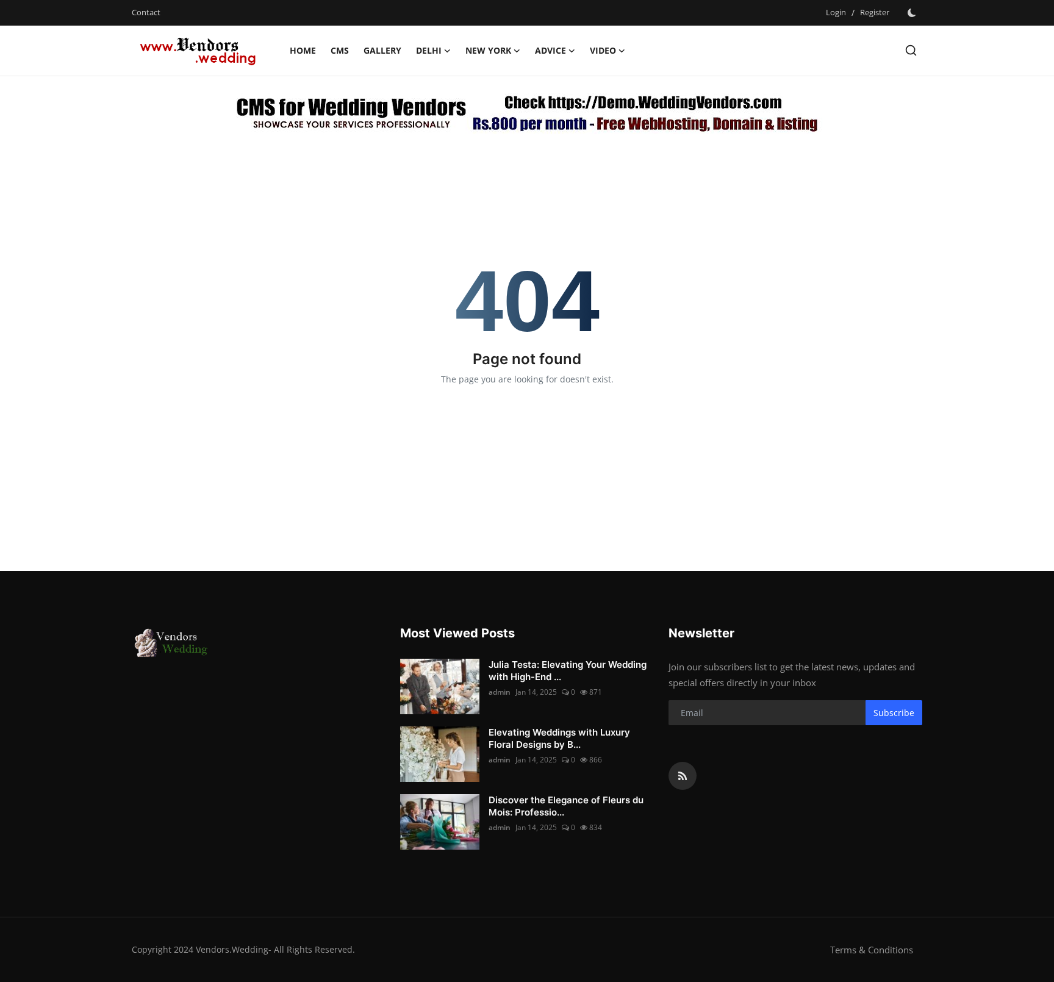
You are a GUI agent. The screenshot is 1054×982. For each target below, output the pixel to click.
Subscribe (893, 713)
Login (836, 12)
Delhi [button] (429, 50)
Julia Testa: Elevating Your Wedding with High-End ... (568, 671)
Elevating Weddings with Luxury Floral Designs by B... (559, 738)
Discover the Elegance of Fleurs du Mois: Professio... (566, 806)
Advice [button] (550, 50)
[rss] (683, 776)
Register (874, 12)
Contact (146, 12)
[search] (911, 50)
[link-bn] (527, 111)
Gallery (382, 50)
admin (500, 692)
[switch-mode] (912, 13)
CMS (340, 50)
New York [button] (488, 50)
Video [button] (603, 50)
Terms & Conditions (871, 950)
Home (303, 50)
